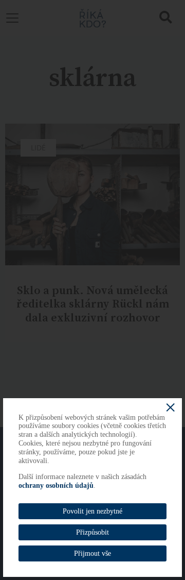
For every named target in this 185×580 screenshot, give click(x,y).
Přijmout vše (92, 553)
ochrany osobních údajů (56, 485)
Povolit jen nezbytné (92, 511)
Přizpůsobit (92, 532)
